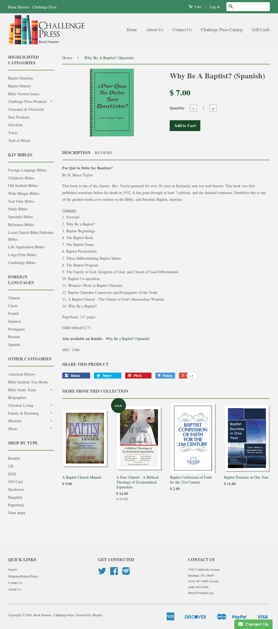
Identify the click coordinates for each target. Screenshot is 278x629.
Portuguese (16, 329)
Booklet (14, 458)
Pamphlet (15, 497)
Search (12, 569)
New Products (19, 117)
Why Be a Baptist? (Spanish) (128, 338)
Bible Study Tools (22, 389)
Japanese (14, 321)
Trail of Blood (19, 140)
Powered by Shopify (89, 615)
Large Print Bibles (22, 254)
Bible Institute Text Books (28, 382)
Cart (197, 6)
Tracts (12, 132)
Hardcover (16, 489)
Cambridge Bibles (22, 262)
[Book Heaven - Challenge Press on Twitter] (102, 573)
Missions (14, 420)
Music (12, 428)
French (13, 313)
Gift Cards (261, 29)
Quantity (177, 108)
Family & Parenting (23, 413)
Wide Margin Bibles (23, 193)
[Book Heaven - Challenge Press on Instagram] (126, 573)
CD (10, 466)
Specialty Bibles (20, 216)
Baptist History (19, 85)
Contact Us (182, 29)
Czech (12, 305)
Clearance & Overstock (26, 109)
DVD (12, 473)
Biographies (17, 397)
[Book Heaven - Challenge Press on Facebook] (114, 573)
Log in (215, 6)
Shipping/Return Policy (23, 576)
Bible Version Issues (23, 93)
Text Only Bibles (21, 201)
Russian (14, 336)
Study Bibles (18, 208)
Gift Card (15, 481)
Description (76, 152)
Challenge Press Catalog (222, 29)
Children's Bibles (21, 177)
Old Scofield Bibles (23, 185)
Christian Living (20, 405)
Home (132, 29)
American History (22, 374)
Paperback (16, 504)
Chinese (14, 297)
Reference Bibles (21, 224)
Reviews (103, 152)
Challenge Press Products (27, 101)
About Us (154, 29)
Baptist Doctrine (20, 78)
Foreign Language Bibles (27, 170)
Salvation (15, 124)
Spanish (14, 344)
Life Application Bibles (26, 246)
